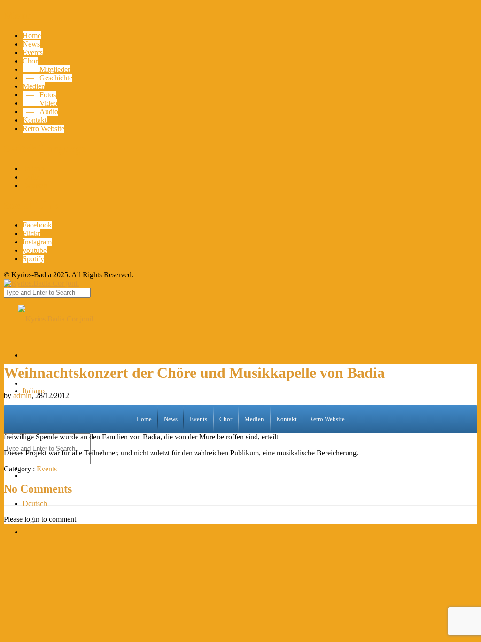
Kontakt (35, 120)
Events (33, 52)
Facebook (37, 225)
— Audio (40, 112)
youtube (35, 250)
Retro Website (43, 129)
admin (22, 395)
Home (32, 35)
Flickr (31, 233)
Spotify (33, 259)
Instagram (37, 242)
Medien (34, 86)
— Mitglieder (46, 69)
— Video (40, 103)
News (31, 44)
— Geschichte (47, 78)
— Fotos (39, 95)
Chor (30, 61)
